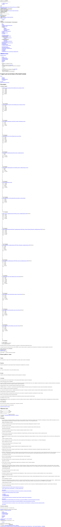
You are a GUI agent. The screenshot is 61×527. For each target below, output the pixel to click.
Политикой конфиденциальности (10, 415)
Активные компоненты (5, 39)
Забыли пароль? (3, 16)
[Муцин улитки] (5, 182)
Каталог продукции (8, 510)
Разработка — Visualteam (41, 526)
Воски (1, 82)
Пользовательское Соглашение (5, 526)
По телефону (6, 10)
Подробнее (2, 509)
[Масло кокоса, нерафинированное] (7, 152)
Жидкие (3, 77)
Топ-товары (2, 86)
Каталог (2, 21)
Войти (1, 17)
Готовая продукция (14, 22)
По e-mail (2, 10)
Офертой (17, 415)
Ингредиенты (2, 22)
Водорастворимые (5, 79)
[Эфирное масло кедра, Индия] (7, 136)
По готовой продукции (8, 22)
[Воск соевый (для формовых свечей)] (8, 121)
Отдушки (1, 81)
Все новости (4, 498)
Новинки (6, 86)
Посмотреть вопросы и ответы (5, 406)
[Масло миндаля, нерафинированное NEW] (9, 260)
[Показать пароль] (9, 14)
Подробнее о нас (2, 350)
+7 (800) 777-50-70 (5, 3)
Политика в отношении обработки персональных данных (19, 526)
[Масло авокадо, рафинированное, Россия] (9, 167)
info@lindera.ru (2, 519)
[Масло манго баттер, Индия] (7, 325)
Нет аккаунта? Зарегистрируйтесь (13, 10)
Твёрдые (3, 78)
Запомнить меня (3, 15)
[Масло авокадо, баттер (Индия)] (7, 294)
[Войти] (1, 6)
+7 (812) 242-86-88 (9, 518)
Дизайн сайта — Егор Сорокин (32, 526)
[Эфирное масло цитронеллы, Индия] (8, 104)
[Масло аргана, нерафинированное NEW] (8, 213)
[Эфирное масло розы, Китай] (7, 276)
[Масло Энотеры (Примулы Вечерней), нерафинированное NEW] (12, 229)
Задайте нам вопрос (12, 414)
